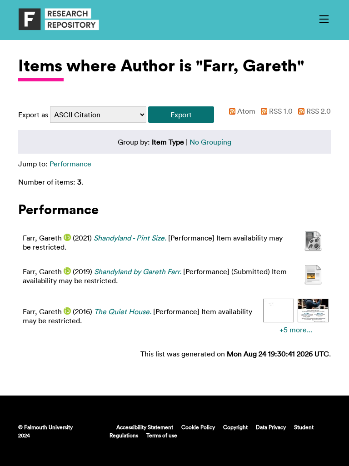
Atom (245, 110)
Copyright (235, 427)
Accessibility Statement (144, 427)
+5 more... (295, 329)
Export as (33, 114)
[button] (181, 114)
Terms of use (161, 435)
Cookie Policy (198, 427)
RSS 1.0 (280, 110)
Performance (70, 163)
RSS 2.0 (317, 110)
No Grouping (210, 141)
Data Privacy (271, 427)
